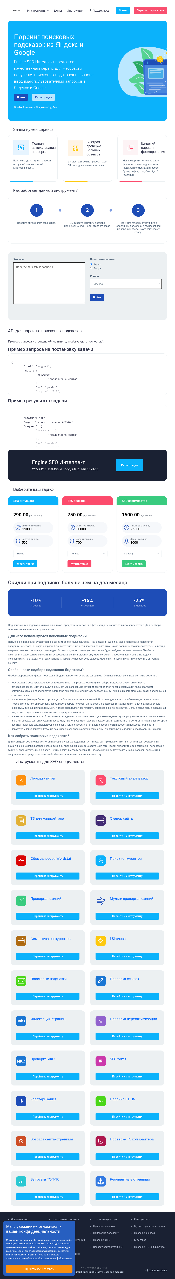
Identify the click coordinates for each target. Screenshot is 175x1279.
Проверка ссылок (124, 978)
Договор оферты (114, 1272)
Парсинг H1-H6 (122, 1099)
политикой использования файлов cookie (50, 1258)
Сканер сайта (121, 818)
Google (97, 268)
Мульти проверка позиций (131, 898)
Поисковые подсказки (48, 978)
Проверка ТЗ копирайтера (132, 1139)
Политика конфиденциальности (83, 1272)
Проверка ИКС (42, 1058)
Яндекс (98, 264)
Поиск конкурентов (126, 858)
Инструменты (36, 10)
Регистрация (43, 97)
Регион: (94, 276)
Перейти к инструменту (48, 795)
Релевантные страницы (130, 1179)
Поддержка (100, 10)
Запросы (18, 259)
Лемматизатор (42, 778)
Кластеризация (43, 1099)
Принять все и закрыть (39, 1269)
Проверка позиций (45, 898)
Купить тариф (25, 564)
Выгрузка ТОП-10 (44, 1179)
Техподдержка (158, 1270)
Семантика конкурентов (50, 938)
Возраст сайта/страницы (51, 1139)
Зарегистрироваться (150, 10)
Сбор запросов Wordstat (50, 858)
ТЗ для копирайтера (47, 818)
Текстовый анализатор (129, 778)
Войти (123, 10)
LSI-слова (118, 938)
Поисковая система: (102, 259)
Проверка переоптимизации (133, 1018)
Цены (58, 10)
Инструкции (75, 10)
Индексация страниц (47, 1018)
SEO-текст (118, 1058)
